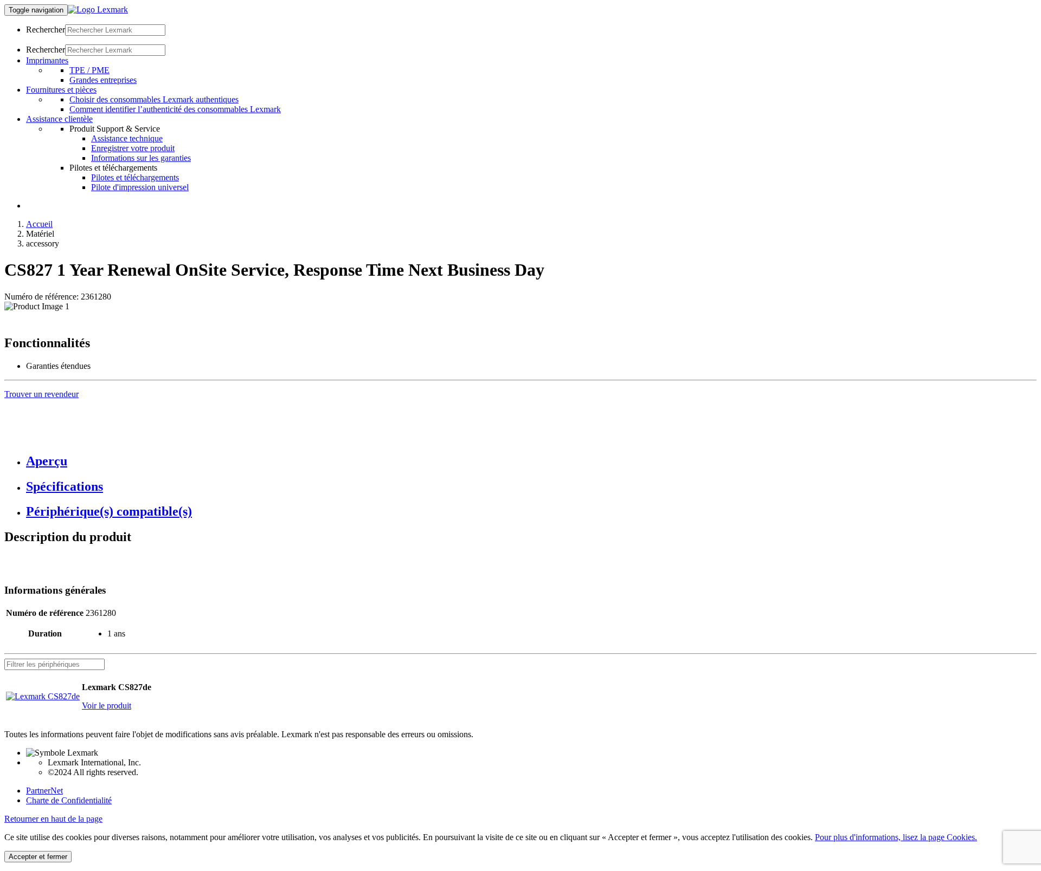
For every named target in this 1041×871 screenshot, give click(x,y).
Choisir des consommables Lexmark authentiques (154, 99)
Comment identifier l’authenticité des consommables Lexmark (175, 109)
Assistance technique (127, 138)
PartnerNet (44, 790)
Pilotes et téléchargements (135, 177)
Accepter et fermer (38, 857)
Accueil (39, 224)
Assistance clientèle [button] (59, 118)
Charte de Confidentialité (69, 800)
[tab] (531, 461)
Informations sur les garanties (141, 157)
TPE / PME (89, 70)
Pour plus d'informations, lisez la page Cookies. (896, 837)
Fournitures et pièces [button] (61, 89)
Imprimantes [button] (47, 60)
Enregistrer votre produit (133, 148)
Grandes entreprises (103, 79)
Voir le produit (106, 705)
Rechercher (45, 29)
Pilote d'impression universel (140, 187)
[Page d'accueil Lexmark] (98, 9)
